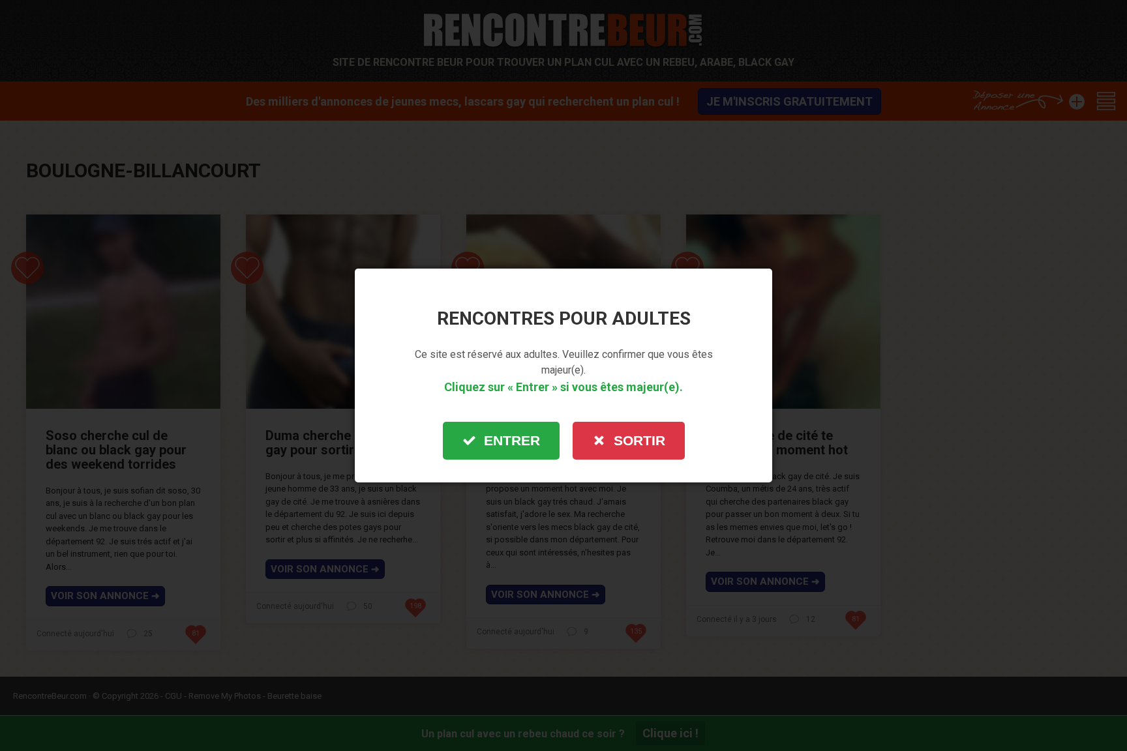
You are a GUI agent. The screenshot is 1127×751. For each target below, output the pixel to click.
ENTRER (512, 440)
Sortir (639, 440)
